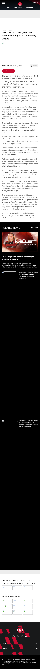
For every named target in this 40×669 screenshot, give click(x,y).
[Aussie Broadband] (7, 601)
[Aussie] (17, 601)
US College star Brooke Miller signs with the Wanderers (18, 258)
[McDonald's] (28, 606)
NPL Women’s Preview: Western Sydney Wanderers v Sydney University (28, 424)
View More (34, 228)
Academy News (8, 71)
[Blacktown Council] (28, 601)
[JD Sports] (17, 606)
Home (4, 30)
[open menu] (3, 3)
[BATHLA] (7, 587)
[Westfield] (28, 612)
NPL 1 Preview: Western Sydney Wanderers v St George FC (26, 276)
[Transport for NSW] (17, 612)
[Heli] (7, 606)
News (10, 30)
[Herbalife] (28, 587)
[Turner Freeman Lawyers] (17, 587)
